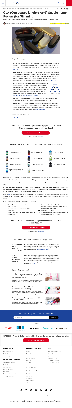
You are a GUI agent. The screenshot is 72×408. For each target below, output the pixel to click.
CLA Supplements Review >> (43, 249)
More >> (34, 263)
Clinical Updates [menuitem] (7, 367)
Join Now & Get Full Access (36, 340)
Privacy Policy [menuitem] (44, 395)
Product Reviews (11, 8)
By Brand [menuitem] (5, 353)
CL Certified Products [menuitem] (53, 360)
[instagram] (31, 390)
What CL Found (16, 95)
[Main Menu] (3, 3)
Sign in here (40, 136)
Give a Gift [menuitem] (28, 362)
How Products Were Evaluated (30, 95)
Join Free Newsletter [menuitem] (31, 367)
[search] (58, 3)
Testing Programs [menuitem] (52, 353)
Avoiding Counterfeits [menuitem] (8, 376)
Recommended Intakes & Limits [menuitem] (11, 374)
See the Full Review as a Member (35, 132)
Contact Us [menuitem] (28, 360)
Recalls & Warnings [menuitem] (8, 369)
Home (4, 8)
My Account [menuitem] (28, 356)
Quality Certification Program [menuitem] (55, 356)
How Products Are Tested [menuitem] (54, 351)
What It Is (15, 69)
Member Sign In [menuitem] (29, 353)
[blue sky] (51, 390)
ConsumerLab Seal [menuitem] (52, 358)
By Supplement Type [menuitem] (8, 351)
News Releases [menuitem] (30, 380)
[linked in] (46, 390)
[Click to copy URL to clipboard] (63, 9)
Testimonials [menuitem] (29, 378)
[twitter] (41, 390)
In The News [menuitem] (29, 382)
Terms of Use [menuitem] (27, 395)
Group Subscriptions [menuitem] (31, 365)
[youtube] (26, 390)
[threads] (36, 390)
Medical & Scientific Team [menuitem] (54, 362)
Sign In (64, 3)
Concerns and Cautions (40, 109)
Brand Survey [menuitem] (6, 371)
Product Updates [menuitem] (7, 365)
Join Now (69, 3)
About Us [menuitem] (28, 374)
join (9, 194)
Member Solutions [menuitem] (30, 358)
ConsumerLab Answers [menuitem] (9, 362)
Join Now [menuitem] (28, 351)
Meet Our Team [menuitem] (29, 376)
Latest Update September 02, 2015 (59, 23)
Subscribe (53, 317)
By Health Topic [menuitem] (7, 356)
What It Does (53, 80)
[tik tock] (21, 390)
